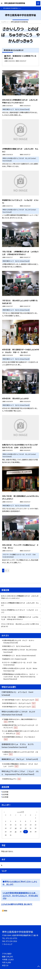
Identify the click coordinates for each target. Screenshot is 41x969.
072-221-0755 (11, 938)
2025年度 (5, 794)
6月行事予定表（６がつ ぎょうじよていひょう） (19, 703)
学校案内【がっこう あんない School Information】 (19, 655)
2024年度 (5, 797)
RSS (5, 911)
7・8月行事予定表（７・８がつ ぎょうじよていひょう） (20, 700)
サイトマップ (7, 944)
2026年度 (5, 792)
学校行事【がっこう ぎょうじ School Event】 (16, 646)
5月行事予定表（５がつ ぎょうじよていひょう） (19, 707)
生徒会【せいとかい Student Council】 (14, 659)
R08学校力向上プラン (11, 779)
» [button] (8, 570)
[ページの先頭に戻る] (38, 966)
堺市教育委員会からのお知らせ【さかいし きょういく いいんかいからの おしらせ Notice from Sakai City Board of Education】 (20, 676)
